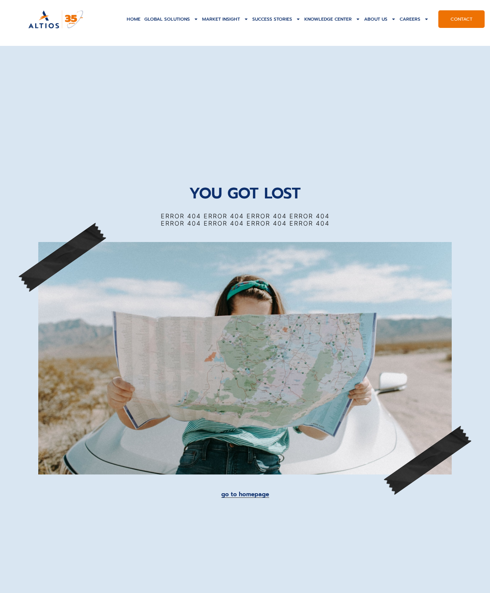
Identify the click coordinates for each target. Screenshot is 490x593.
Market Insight (221, 19)
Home (133, 19)
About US (375, 19)
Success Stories (272, 19)
